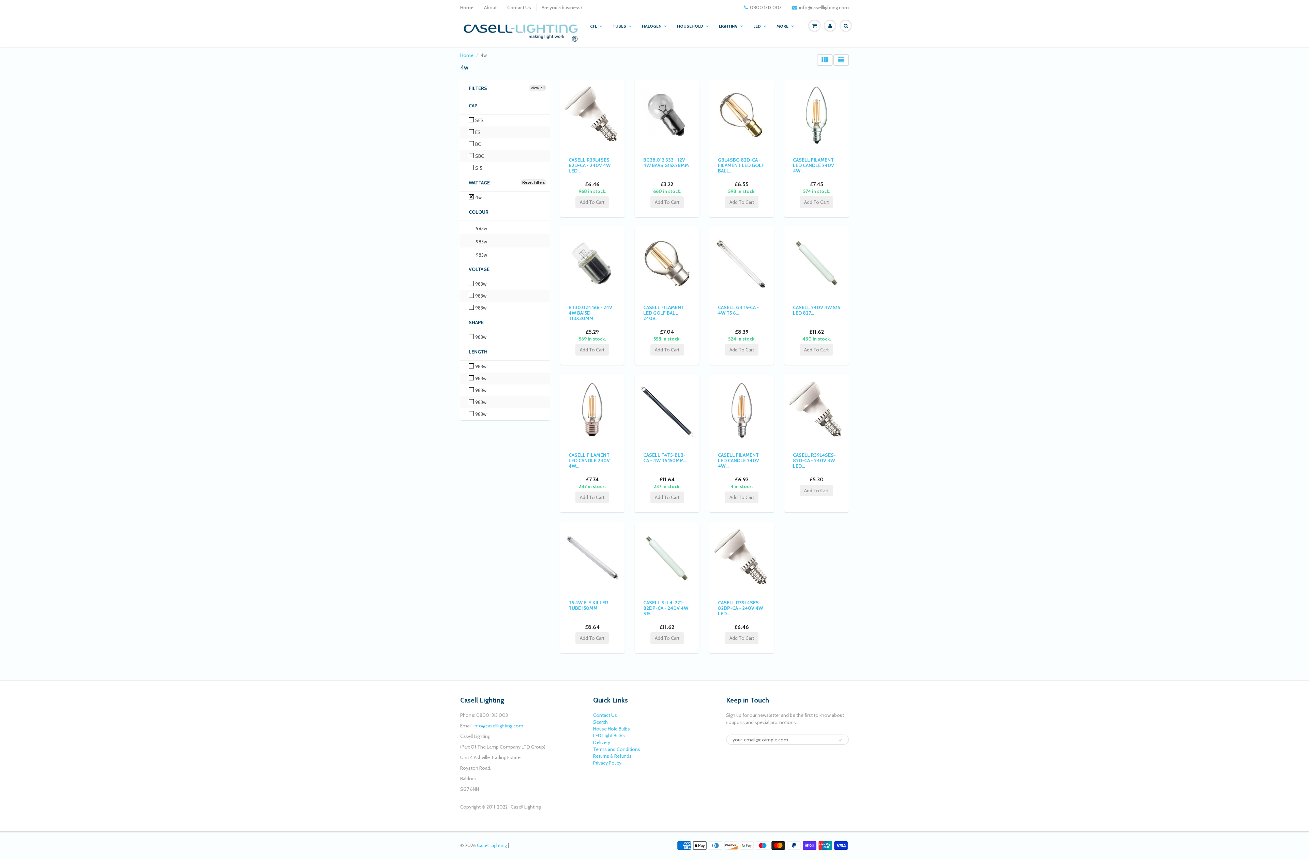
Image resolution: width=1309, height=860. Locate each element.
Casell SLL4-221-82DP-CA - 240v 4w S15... (665, 608)
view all (538, 87)
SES (479, 120)
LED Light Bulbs (609, 736)
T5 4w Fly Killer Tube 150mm (588, 605)
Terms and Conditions (616, 749)
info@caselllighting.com (824, 7)
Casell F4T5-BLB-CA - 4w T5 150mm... (665, 458)
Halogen (651, 26)
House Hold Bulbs (611, 729)
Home (466, 7)
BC (477, 144)
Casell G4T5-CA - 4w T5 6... (738, 310)
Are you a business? (562, 7)
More (782, 26)
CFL (593, 26)
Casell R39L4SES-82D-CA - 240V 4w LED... (814, 460)
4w (478, 197)
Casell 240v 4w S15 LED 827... (816, 310)
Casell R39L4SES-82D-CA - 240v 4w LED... (590, 165)
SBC (479, 156)
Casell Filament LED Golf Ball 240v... (663, 312)
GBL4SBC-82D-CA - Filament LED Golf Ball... (741, 165)
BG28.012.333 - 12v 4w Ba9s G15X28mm (666, 162)
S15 (478, 168)
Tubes (619, 26)
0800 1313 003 (766, 7)
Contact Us (519, 7)
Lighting (728, 26)
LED (757, 26)
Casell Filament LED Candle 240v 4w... (813, 165)
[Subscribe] (840, 740)
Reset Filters (533, 182)
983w (481, 228)
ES (477, 132)
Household (690, 26)
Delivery (601, 742)
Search (600, 722)
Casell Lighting (492, 845)
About (490, 7)
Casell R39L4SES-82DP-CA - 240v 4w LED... (740, 608)
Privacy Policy (607, 763)
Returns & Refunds (612, 756)
